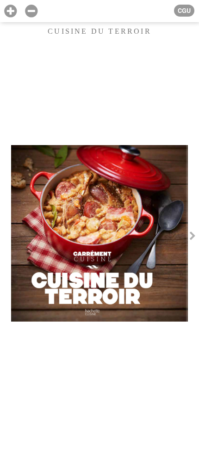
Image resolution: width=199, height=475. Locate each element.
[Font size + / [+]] (10, 11)
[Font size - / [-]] (31, 11)
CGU (184, 10)
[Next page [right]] (192, 237)
